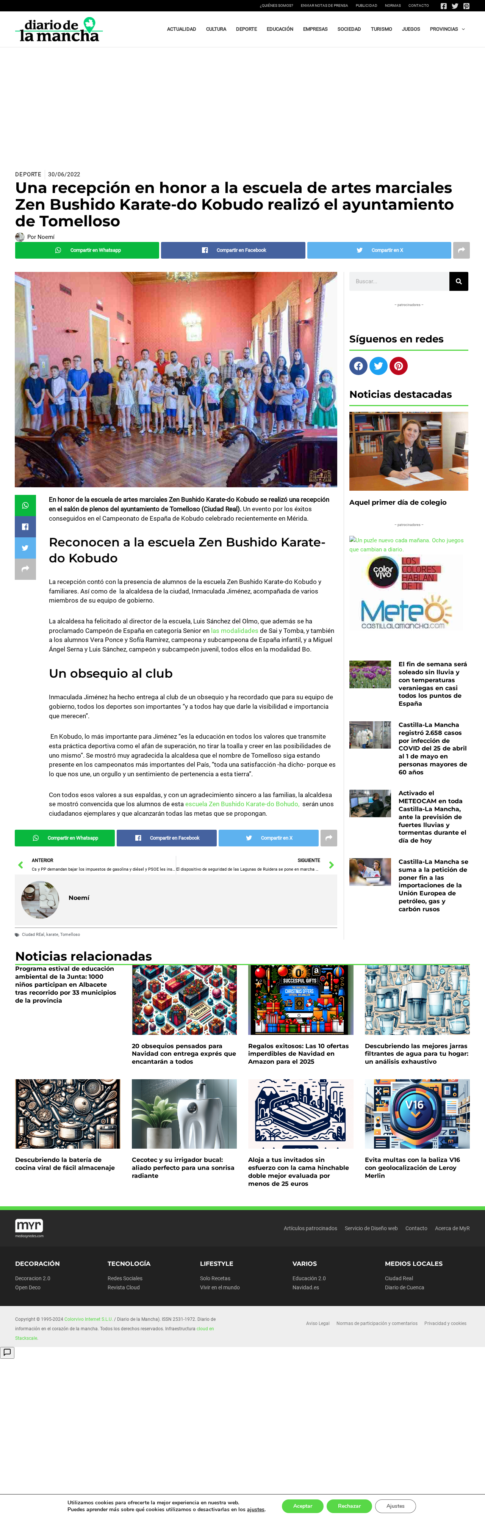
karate (52, 934)
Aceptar (302, 1506)
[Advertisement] (242, 104)
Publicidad (366, 5)
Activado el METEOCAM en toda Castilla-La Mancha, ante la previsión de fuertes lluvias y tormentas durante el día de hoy (432, 817)
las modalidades (234, 630)
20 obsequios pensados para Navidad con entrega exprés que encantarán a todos (184, 1054)
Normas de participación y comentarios (377, 1323)
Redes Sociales (125, 1278)
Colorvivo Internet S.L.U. (88, 1319)
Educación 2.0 (309, 1278)
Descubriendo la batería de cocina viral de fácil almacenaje (65, 1163)
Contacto (418, 5)
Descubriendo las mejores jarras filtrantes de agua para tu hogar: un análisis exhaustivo (416, 1054)
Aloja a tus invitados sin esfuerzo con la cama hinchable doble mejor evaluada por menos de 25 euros (298, 1171)
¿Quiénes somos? (276, 5)
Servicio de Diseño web (371, 1228)
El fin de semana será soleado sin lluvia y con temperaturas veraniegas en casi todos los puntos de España (433, 684)
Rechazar (349, 1506)
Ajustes (395, 1506)
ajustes (255, 1509)
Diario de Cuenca (404, 1287)
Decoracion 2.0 (32, 1278)
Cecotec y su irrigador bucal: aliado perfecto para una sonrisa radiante (183, 1167)
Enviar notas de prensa (324, 5)
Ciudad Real (399, 1278)
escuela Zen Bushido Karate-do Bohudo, (242, 804)
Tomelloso (70, 934)
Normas (393, 5)
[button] (461, 29)
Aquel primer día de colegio (398, 502)
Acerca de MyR (452, 1228)
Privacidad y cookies (445, 1323)
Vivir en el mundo (220, 1287)
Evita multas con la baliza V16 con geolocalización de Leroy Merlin (412, 1167)
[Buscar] (458, 281)
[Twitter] (455, 6)
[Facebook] (443, 6)
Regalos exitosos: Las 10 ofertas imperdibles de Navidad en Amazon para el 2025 (298, 1054)
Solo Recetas (215, 1278)
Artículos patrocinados (310, 1228)
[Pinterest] (466, 6)
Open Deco (28, 1287)
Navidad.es (306, 1287)
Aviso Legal (318, 1323)
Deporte (28, 174)
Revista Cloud (124, 1287)
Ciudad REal (33, 934)
